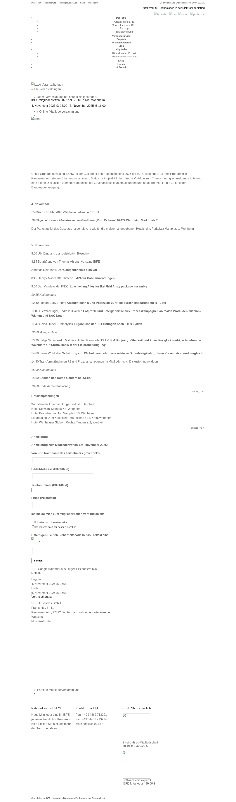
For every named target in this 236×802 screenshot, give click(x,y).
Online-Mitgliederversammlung (58, 111)
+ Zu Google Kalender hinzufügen (53, 568)
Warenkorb (93, 3)
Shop (82, 3)
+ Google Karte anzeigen (95, 612)
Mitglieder (121, 49)
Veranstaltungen (121, 36)
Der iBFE (121, 17)
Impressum (36, 3)
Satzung (124, 28)
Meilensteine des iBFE (124, 25)
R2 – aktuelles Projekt (124, 53)
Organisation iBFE (124, 21)
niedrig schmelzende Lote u (179, 178)
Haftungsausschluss (68, 3)
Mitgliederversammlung (124, 56)
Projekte (121, 39)
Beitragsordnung (124, 31)
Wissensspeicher (121, 42)
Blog (121, 46)
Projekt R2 (110, 178)
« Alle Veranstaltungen (46, 89)
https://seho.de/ (41, 621)
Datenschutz (50, 3)
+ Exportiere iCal (87, 568)
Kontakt (121, 64)
